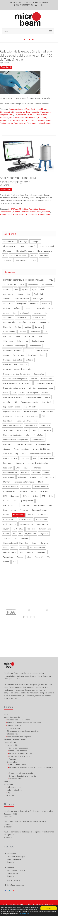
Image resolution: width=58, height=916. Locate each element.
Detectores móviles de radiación (16, 374)
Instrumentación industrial (40, 454)
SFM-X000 (24, 538)
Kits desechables (47, 458)
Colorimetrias (22, 341)
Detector (42, 209)
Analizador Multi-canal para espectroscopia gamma (18, 180)
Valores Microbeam (15, 790)
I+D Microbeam (10, 742)
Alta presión (8, 303)
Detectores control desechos (15, 364)
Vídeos (6, 562)
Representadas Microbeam (15, 739)
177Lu (50, 280)
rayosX (6, 529)
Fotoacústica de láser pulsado (15, 439)
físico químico (22, 430)
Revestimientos (45, 529)
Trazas (20, 557)
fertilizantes (8, 430)
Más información (24, 914)
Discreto (34, 378)
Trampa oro (41, 552)
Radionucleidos (44, 120)
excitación (7, 416)
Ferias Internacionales (12, 425)
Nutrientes (15, 496)
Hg (17, 454)
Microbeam (8, 251)
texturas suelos (9, 552)
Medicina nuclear (40, 115)
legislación (7, 468)
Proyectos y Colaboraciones (20, 753)
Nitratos (23, 491)
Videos (33, 260)
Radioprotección (6, 123)
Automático (33, 209)
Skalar (33, 255)
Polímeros (26, 505)
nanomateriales (9, 491)
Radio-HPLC (43, 515)
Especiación (47, 402)
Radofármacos (20, 123)
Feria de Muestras (23, 421)
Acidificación (47, 284)
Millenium (22, 477)
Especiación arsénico (12, 407)
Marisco (37, 468)
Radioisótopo (31, 120)
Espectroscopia (6, 211)
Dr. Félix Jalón (33, 392)
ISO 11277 (25, 458)
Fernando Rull (31, 425)
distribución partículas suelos (41, 388)
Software (7, 260)
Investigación (12, 745)
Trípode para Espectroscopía (21, 773)
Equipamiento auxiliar (30, 402)
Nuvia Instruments (44, 251)
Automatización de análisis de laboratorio (24, 722)
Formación (32, 246)
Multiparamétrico (41, 486)
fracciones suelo (43, 444)
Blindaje (18, 327)
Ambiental (46, 303)
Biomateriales (46, 322)
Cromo (6, 355)
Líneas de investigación (18, 748)
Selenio (6, 538)
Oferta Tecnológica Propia (19, 756)
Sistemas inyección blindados (39, 123)
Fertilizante (45, 425)
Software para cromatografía (19, 736)
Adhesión (7, 289)
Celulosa (22, 331)
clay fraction (29, 336)
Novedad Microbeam (25, 251)
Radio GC (31, 515)
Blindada (7, 327)
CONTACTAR (26, 2)
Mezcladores (8, 477)
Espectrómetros (31, 407)
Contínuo (28, 350)
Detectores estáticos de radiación (17, 369)
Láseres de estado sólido (38, 463)
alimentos (7, 298)
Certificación (35, 331)
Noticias (7, 781)
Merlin (46, 472)
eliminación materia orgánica (38, 397)
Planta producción (10, 505)
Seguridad (44, 533)
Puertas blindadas (29, 117)
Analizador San (9, 313)
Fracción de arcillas (24, 444)
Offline (26, 496)
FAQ (8, 793)
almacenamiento (22, 298)
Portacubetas (39, 505)
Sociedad (44, 255)
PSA (5, 255)
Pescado (7, 501)
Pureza (38, 211)
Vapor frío (39, 557)
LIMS (18, 468)
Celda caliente (9, 331)
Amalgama (21, 303)
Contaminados (35, 345)
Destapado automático (12, 360)
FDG (16, 115)
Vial (48, 557)
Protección (17, 117)
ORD (43, 496)
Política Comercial (14, 787)
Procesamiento (9, 510)
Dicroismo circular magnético (15, 378)
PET (10, 117)
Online (35, 496)
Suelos (23, 547)
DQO (14, 392)
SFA (14, 538)
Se (20, 533)
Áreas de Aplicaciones (18, 750)
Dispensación (5, 112)
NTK (5, 496)
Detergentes (39, 374)
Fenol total (7, 421)
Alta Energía (38, 298)
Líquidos (27, 468)
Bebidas (33, 322)
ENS (15, 402)
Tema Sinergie (21, 260)
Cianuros (7, 336)
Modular (33, 477)
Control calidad (42, 350)
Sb (14, 533)
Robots (6, 533)
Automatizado (39, 317)
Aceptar (48, 908)
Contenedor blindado (40, 109)
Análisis (25, 209)
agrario (25, 289)
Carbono (38, 327)
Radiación (42, 117)
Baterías (22, 322)
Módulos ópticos (47, 477)
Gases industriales (21, 449)
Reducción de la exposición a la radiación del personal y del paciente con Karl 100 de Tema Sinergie (27, 55)
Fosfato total (39, 435)
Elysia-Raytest (9, 246)
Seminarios (13, 759)
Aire (28, 294)
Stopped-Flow (12, 734)
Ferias (21, 246)
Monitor (6, 482)
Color (40, 336)
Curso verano (18, 355)
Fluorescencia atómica (12, 435)
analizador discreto (45, 308)
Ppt (50, 505)
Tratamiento (8, 557)
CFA (45, 331)
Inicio (15, 2)
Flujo (34, 430)
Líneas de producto (12, 717)
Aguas (20, 294)
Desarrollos (12, 762)
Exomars (19, 416)
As (46, 313)
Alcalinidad (38, 294)
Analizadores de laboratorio (18, 720)
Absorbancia (33, 284)
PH (38, 501)
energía (6, 402)
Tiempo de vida (26, 552)
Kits (34, 458)
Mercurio (25, 472)
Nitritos (34, 491)
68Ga (22, 284)
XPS (14, 562)
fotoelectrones (38, 439)
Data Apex (35, 241)
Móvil (40, 482)
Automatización (9, 241)
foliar (27, 435)
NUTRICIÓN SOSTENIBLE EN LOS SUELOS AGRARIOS (24, 280)
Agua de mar (8, 294)
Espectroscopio (47, 411)
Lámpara (20, 463)
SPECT (13, 547)
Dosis (11, 115)
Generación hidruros (41, 449)
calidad (28, 327)
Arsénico (37, 313)
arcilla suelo (25, 313)
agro (34, 289)
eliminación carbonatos (13, 397)
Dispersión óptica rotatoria (14, 388)
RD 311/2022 (18, 529)
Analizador (28, 308)
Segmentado (30, 533)
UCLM (29, 557)
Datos (42, 355)
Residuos (31, 529)
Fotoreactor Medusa (17, 764)
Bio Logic (23, 241)
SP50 (5, 547)
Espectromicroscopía (11, 411)
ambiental (34, 303)
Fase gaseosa (32, 416)
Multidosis (4, 117)
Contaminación (38, 341)
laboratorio (8, 463)
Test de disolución (37, 547)
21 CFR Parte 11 (14, 209)
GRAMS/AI (7, 454)
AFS (16, 289)
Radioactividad (6, 120)
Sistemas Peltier (15, 779)
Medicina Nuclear (14, 725)
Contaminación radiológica (19, 109)
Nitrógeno (44, 491)
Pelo (51, 496)
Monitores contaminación (24, 482)
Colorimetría (8, 341)
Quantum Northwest (19, 255)
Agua (42, 289)
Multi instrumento (10, 486)
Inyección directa (25, 115)
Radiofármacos (19, 120)
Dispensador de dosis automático (26, 112)
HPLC (24, 454)
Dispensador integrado (44, 383)
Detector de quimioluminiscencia (22, 776)
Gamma (16, 211)
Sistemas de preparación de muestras (23, 731)
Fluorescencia (45, 430)
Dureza (45, 392)
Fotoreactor (8, 444)
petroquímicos (27, 501)
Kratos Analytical (47, 246)
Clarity (17, 336)
